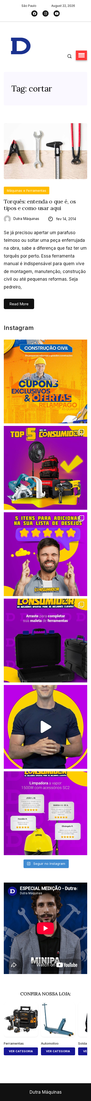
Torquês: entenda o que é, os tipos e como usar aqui (40, 205)
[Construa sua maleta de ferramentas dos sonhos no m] (45, 640)
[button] (81, 55)
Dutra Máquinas (26, 218)
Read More (19, 303)
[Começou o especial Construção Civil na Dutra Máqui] (45, 381)
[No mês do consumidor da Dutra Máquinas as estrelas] (45, 813)
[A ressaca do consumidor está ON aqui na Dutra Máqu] (45, 727)
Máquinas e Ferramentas (26, 190)
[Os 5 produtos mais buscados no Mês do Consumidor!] (45, 468)
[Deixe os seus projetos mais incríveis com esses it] (45, 554)
